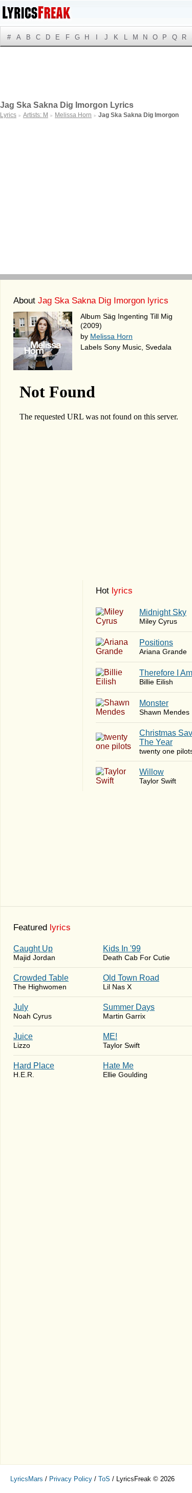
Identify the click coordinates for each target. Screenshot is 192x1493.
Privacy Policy (70, 1479)
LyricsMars (26, 1479)
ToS (104, 1479)
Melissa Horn (111, 336)
